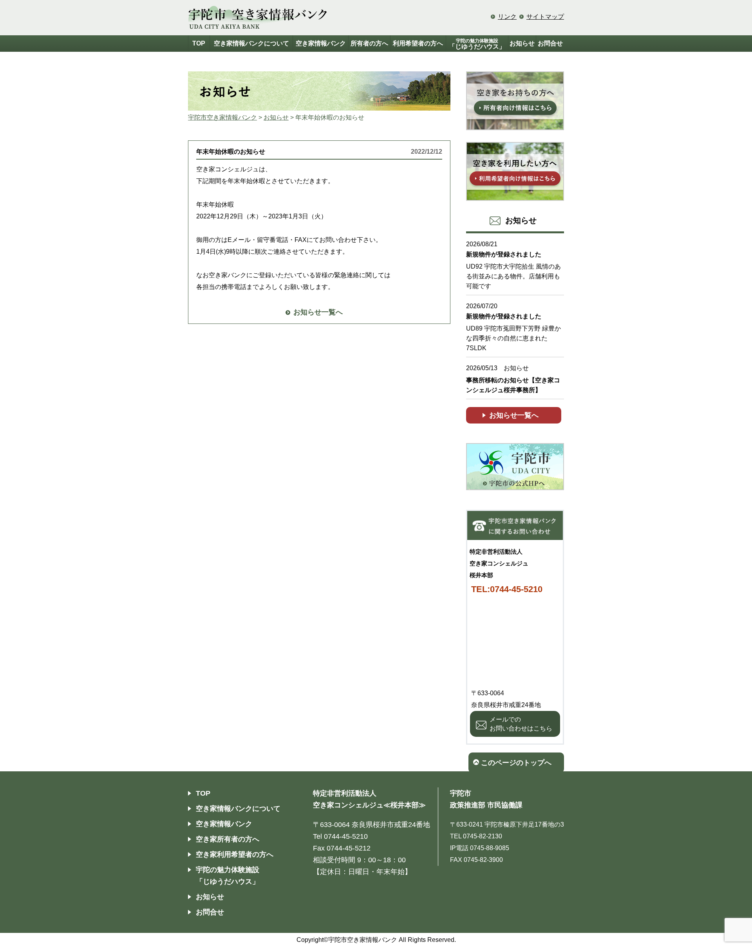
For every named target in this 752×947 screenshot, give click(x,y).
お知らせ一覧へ (318, 312)
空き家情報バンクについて (251, 43)
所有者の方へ (369, 43)
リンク (507, 16)
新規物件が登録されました (503, 254)
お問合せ (550, 43)
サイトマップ (545, 16)
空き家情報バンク (321, 43)
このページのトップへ (516, 763)
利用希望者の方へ (418, 43)
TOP (198, 43)
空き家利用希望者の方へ (234, 854)
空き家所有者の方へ (227, 839)
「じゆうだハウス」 (477, 44)
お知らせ (522, 43)
